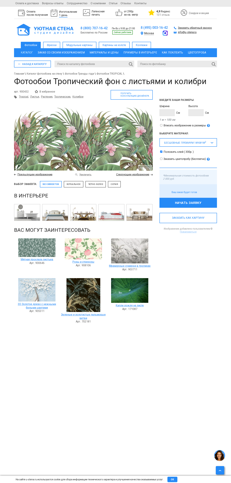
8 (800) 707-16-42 (94, 28)
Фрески (51, 45)
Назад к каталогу (34, 64)
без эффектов (51, 184)
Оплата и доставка (27, 3)
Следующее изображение (132, 174)
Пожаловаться (188, 231)
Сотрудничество (77, 3)
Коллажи (141, 45)
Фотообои (31, 45)
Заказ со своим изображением (61, 52)
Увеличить (85, 174)
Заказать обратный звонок (195, 27)
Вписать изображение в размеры (185, 125)
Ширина (164, 106)
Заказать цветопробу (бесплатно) (185, 159)
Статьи (113, 3)
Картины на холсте (114, 45)
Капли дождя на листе (130, 305)
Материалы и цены (104, 52)
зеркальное (73, 184)
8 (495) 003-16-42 (154, 28)
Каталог (27, 52)
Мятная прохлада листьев (37, 259)
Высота (193, 106)
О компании (98, 3)
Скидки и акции (199, 13)
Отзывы (126, 3)
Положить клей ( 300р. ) (179, 151)
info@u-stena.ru (187, 32)
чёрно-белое (95, 184)
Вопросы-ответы (53, 3)
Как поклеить (172, 52)
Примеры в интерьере (140, 52)
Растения (46, 96)
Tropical (23, 96)
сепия (114, 184)
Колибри (77, 96)
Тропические (62, 96)
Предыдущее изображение (34, 174)
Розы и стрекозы (83, 261)
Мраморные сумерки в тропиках (130, 265)
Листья (34, 96)
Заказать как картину (188, 217)
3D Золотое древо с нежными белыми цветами (37, 305)
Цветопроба (197, 52)
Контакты (140, 3)
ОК (172, 479)
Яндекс (163, 13)
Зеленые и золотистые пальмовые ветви (83, 316)
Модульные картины (79, 45)
